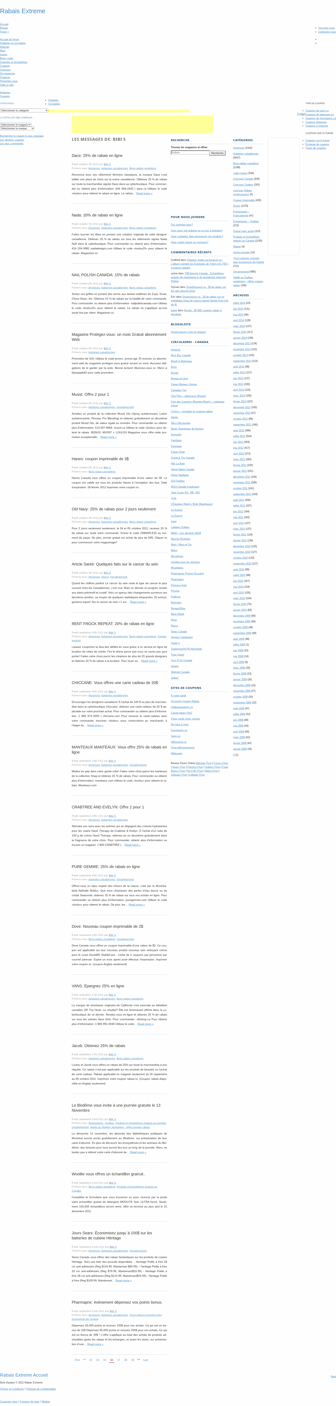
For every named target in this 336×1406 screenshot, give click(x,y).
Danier (174, 417)
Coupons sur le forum (317, 140)
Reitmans (176, 602)
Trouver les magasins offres (189, 147)
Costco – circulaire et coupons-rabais (192, 411)
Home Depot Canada (182, 469)
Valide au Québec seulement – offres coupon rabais (248, 281)
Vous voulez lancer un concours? (189, 242)
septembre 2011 (242, 494)
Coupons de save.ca (317, 110)
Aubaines (5, 92)
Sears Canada (179, 631)
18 (125, 1360)
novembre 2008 (241, 690)
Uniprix (175, 666)
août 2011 (238, 500)
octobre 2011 (240, 488)
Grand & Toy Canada (182, 457)
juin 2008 (238, 719)
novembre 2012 (241, 413)
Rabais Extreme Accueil (24, 1375)
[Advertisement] (119, 111)
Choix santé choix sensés (185, 718)
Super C (175, 643)
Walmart (4, 47)
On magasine (7, 73)
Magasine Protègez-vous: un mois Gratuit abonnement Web (119, 337)
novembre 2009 (241, 621)
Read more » (144, 193)
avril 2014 (238, 320)
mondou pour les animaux (185, 562)
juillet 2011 (239, 505)
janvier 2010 (240, 609)
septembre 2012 (242, 424)
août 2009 (238, 638)
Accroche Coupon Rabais (185, 701)
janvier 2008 (240, 748)
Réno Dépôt (177, 614)
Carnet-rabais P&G (181, 712)
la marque (26, 117)
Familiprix (176, 440)
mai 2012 (238, 447)
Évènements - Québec (101, 1123)
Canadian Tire (178, 390)
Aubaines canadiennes (114, 168)
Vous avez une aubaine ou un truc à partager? (197, 230)
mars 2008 (239, 737)
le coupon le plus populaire (22, 136)
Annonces (94, 168)
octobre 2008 (240, 696)
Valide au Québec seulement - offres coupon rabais (120, 1127)
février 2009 (239, 673)
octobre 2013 (240, 355)
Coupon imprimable (244, 200)
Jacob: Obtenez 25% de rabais (98, 1046)
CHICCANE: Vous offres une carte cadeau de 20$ (115, 683)
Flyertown (176, 446)
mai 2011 (238, 517)
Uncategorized (125, 407)
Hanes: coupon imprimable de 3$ (100, 459)
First (77, 1360)
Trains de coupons (315, 148)
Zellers (174, 677)
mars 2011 (239, 528)
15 (104, 1360)
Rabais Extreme (22, 11)
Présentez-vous (9, 81)
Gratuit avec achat (243, 231)
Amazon (175, 349)
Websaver (176, 753)
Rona (174, 619)
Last (145, 1360)
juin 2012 (238, 442)
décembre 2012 (241, 407)
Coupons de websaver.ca (319, 114)
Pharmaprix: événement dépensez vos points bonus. (117, 1302)
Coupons (5, 65)
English (301, 114)
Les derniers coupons (12, 139)
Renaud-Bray (178, 608)
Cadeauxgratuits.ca (182, 707)
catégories (7, 103)
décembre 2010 (241, 546)
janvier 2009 (240, 679)
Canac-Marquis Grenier (184, 384)
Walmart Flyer (204, 763)
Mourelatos (177, 567)
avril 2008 (238, 731)
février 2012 (239, 465)
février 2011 (239, 534)
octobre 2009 (240, 627)
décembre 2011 (241, 476)
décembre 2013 (241, 343)
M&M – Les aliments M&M (186, 533)
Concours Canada (243, 178)
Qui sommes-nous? (182, 224)
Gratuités (53, 100)
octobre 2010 (240, 557)
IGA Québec (178, 480)
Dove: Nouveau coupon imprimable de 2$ (107, 926)
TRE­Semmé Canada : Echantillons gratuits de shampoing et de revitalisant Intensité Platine (198, 277)
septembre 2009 (242, 633)
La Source (176, 509)
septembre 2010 (242, 563)
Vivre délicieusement (182, 747)
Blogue (4, 27)
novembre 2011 (241, 482)
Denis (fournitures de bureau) (187, 428)
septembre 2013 (242, 361)
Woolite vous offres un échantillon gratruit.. (109, 1174)
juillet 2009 (239, 644)
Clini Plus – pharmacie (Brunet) (188, 396)
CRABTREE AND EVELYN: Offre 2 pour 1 (108, 807)
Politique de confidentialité (41, 1389)
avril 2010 (238, 592)
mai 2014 (238, 314)
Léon (173, 521)
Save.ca (175, 736)
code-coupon (240, 173)
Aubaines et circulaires (13, 43)
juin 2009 (238, 650)
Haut (333, 1376)
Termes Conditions (12, 1389)
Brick (174, 367)
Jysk (173, 498)
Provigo (175, 590)
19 (132, 1360)
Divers (105, 577)
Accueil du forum (9, 39)
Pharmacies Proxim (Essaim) (187, 573)
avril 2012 (238, 453)
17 (118, 1360)
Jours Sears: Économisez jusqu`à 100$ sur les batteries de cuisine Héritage (112, 1235)
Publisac (176, 596)
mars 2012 (239, 459)
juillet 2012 (239, 436)
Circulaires (54, 103)
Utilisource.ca (178, 741)
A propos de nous (29, 1401)
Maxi (2, 50)
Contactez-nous (327, 31)
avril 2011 (238, 523)
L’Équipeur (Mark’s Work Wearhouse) (192, 504)
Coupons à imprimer (316, 125)
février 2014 (239, 332)
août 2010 (238, 569)
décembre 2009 (241, 615)
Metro (174, 550)
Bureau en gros (179, 378)
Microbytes (177, 556)
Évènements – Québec (246, 221)
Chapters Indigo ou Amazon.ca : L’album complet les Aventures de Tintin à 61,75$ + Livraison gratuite (200, 264)
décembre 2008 (241, 685)
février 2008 (239, 743)
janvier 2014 (240, 337)
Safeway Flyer (179, 774)
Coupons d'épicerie (316, 122)
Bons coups (6, 58)
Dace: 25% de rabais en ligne (97, 155)
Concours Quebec (243, 184)
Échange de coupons (317, 144)
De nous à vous (180, 724)
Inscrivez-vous (326, 27)
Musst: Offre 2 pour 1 (90, 394)
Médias (46, 1401)
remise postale (241, 252)
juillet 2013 (239, 372)
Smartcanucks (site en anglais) (188, 332)
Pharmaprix (177, 579)
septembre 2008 (242, 702)
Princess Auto (179, 585)
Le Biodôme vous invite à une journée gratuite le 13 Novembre (116, 1107)
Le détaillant (8, 117)
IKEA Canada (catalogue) (185, 486)
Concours (5, 69)
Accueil (4, 24)
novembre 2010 (241, 551)
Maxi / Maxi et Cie (181, 544)
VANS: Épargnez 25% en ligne (98, 986)
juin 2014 (238, 308)
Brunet (174, 372)
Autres (3, 54)
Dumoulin (176, 434)
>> (138, 1359)
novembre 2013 (241, 349)
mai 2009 (238, 656)
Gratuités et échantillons (13, 62)
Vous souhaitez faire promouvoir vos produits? (197, 236)
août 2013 (238, 366)
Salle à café (6, 85)
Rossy (174, 625)
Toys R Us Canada (181, 660)
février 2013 (239, 401)
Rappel (237, 246)
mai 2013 (238, 384)
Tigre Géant (177, 654)
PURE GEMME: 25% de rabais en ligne (106, 866)
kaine (174, 310)
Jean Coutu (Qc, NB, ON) (185, 492)
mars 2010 (239, 598)
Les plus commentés (12, 143)
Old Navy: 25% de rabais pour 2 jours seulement (114, 509)
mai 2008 (238, 725)
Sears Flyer (178, 767)
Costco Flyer (221, 763)
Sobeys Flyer (212, 767)
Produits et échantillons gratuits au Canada (141, 1123)
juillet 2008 (239, 714)
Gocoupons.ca (179, 730)
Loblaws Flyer (197, 774)
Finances (5, 77)
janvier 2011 (240, 540)
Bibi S (107, 164)
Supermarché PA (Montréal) (186, 648)
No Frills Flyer (195, 770)
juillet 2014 (239, 303)
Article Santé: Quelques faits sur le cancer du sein (115, 564)
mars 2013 (239, 395)
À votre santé (178, 695)
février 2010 (239, 604)
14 (97, 1360)
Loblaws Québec (180, 527)
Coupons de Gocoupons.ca (320, 118)
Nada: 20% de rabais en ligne (97, 215)
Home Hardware (180, 475)
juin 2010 (238, 580)
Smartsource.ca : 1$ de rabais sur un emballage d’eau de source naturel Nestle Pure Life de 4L (199, 300)
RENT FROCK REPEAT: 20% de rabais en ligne (113, 624)
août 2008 (238, 708)
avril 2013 (238, 389)
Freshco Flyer (195, 767)
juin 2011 (238, 511)
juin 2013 (238, 378)
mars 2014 (239, 326)
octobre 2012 (240, 418)
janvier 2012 (240, 471)
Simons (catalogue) (182, 637)
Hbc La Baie (178, 463)
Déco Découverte (180, 423)
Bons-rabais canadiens (143, 168)
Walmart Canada (180, 672)
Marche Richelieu (180, 538)
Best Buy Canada (181, 355)
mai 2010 (238, 586)
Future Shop (178, 451)
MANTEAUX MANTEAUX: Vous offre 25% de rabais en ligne (119, 749)
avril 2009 (238, 662)
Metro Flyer (211, 770)
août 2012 (238, 430)
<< (84, 1359)
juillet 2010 (239, 575)
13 (90, 1360)
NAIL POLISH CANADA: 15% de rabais (106, 275)
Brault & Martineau (181, 361)
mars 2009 (239, 667)
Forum (4, 31)
